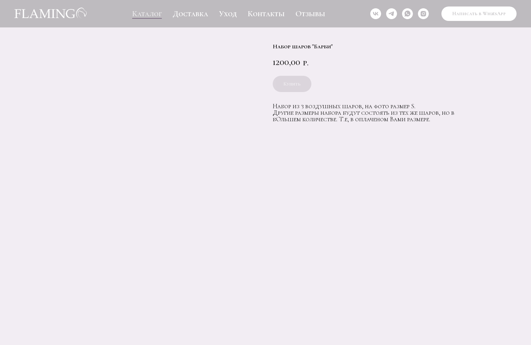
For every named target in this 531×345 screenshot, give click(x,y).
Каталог (147, 13)
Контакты (266, 13)
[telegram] (391, 13)
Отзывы (310, 13)
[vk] (375, 13)
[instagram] (423, 13)
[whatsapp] (407, 13)
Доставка (190, 13)
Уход (228, 13)
